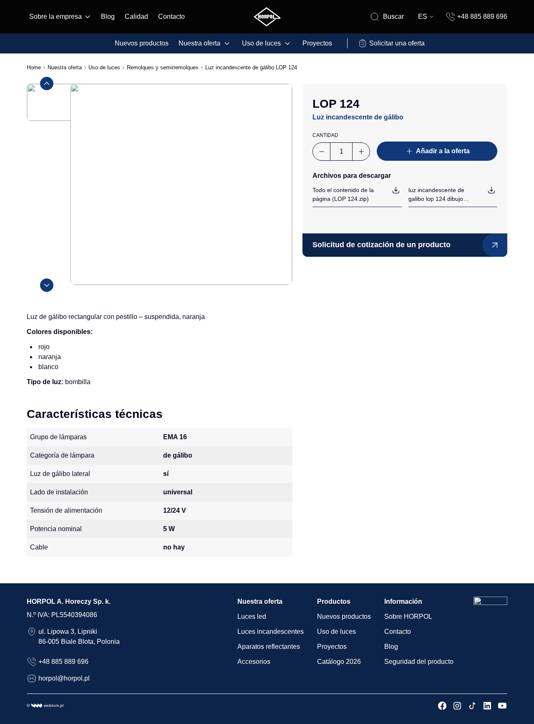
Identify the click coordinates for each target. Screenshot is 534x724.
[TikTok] (472, 706)
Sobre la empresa (55, 16)
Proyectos (317, 43)
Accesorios (253, 661)
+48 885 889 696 (482, 16)
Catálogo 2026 (339, 661)
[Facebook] (442, 706)
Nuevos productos (142, 43)
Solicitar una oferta (397, 43)
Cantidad (325, 135)
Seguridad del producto (418, 661)
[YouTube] (502, 706)
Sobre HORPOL (408, 616)
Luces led (251, 616)
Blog (108, 16)
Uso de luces (261, 43)
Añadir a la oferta (443, 150)
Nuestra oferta (199, 43)
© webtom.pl (45, 705)
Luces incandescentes (270, 631)
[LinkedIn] (487, 706)
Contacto (171, 16)
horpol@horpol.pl (64, 678)
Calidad (136, 16)
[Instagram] (457, 706)
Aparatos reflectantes (268, 646)
